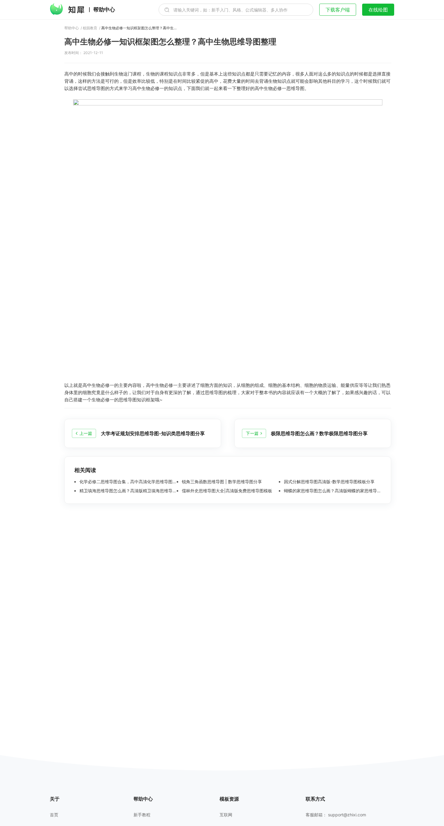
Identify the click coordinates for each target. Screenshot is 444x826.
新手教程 (142, 814)
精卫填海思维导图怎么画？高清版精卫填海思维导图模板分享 (127, 490)
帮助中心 (104, 10)
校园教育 (90, 28)
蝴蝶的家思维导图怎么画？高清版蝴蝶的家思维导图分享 (332, 490)
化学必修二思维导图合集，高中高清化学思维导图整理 (127, 481)
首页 (54, 814)
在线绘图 (378, 10)
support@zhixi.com (347, 814)
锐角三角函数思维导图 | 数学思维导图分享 (221, 481)
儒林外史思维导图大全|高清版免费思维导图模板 (226, 490)
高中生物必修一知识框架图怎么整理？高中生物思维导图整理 (139, 28)
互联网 (226, 814)
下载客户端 (338, 10)
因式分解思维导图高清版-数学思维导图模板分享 (329, 481)
